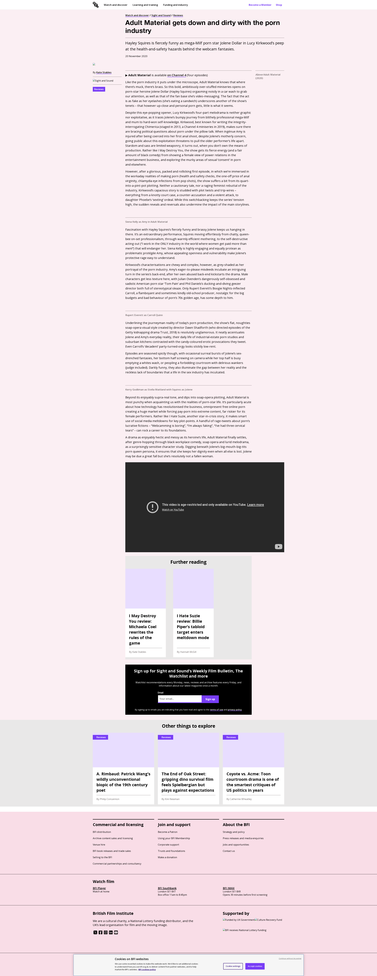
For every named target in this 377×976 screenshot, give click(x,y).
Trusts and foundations (171, 851)
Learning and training (145, 4)
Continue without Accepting (290, 958)
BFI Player (99, 888)
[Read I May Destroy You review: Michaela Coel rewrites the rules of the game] (145, 613)
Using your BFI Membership (174, 838)
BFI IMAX (228, 888)
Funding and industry (175, 4)
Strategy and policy (234, 832)
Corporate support (168, 844)
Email (160, 692)
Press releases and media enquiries (243, 838)
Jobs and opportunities (236, 844)
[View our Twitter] (95, 933)
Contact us (229, 851)
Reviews (178, 15)
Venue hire (99, 844)
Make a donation (167, 857)
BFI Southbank (167, 888)
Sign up (210, 699)
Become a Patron (167, 832)
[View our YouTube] (116, 933)
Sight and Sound (161, 15)
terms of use (216, 709)
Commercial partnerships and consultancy (117, 863)
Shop (279, 4)
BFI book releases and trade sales (112, 851)
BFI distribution (102, 832)
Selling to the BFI (102, 857)
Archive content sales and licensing (113, 838)
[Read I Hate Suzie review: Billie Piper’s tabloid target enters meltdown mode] (193, 613)
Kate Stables (103, 72)
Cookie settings (233, 966)
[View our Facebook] (100, 933)
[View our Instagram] (105, 933)
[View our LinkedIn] (110, 933)
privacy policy (235, 709)
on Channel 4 (176, 75)
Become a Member (260, 4)
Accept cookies (255, 966)
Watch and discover (115, 4)
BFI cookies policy (147, 969)
